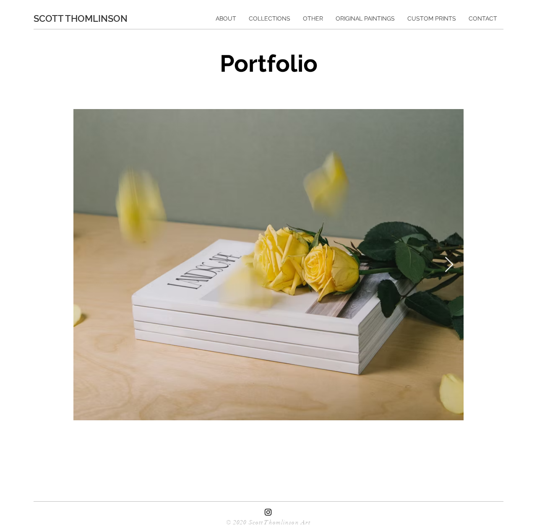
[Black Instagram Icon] (268, 512)
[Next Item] (449, 265)
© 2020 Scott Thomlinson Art (268, 522)
